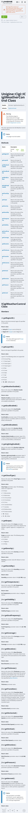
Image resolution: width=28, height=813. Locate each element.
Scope (10, 329)
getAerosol (5, 293)
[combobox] (18, 2)
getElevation (5, 244)
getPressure (5, 285)
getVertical (5, 270)
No (14, 811)
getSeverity (5, 206)
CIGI (7, 136)
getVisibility (5, 225)
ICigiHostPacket (12, 108)
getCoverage (5, 237)
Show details (22, 150)
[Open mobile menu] (25, 2)
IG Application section (15, 122)
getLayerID (5, 160)
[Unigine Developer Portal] (6, 2)
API (4, 20)
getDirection (5, 278)
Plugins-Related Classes (11, 20)
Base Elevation (13, 678)
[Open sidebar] (4, 16)
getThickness (5, 250)
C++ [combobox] (22, 16)
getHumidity (5, 212)
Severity (10, 469)
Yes (10, 811)
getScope (4, 199)
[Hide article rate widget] (17, 811)
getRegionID (5, 154)
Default (17, 150)
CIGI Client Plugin (5, 22)
